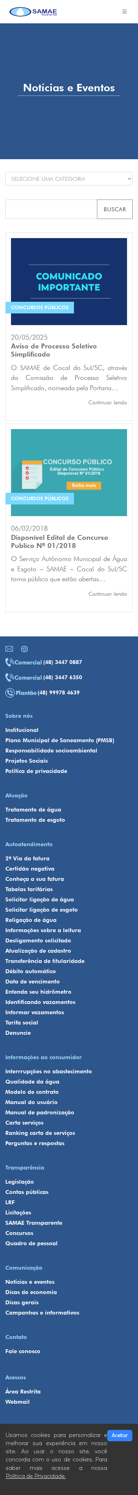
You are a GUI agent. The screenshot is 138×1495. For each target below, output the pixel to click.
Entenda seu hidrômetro (38, 991)
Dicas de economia (31, 1292)
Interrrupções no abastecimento (48, 1071)
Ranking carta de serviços (40, 1133)
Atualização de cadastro (38, 950)
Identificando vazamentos (40, 1002)
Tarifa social (21, 1022)
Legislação (19, 1181)
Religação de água (31, 920)
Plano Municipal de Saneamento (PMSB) (59, 740)
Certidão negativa (29, 868)
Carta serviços (24, 1122)
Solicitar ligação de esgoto (41, 909)
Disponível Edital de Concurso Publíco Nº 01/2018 (59, 541)
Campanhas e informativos (42, 1312)
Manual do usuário (31, 1102)
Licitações (18, 1212)
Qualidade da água (32, 1081)
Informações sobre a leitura (43, 930)
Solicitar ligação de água (39, 899)
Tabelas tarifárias (29, 889)
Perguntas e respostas (34, 1143)
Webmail (17, 1401)
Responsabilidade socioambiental (51, 750)
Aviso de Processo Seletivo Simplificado (54, 350)
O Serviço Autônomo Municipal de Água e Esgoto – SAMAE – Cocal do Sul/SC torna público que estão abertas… (69, 569)
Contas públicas (26, 1192)
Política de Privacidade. (36, 1476)
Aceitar (120, 1435)
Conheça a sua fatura (34, 879)
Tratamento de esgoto (35, 819)
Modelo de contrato (32, 1092)
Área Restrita (23, 1391)
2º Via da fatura (27, 858)
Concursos (19, 1233)
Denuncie (18, 1032)
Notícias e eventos (29, 1281)
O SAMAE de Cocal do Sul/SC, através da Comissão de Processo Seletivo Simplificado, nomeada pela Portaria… (69, 378)
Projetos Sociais (26, 760)
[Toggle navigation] (124, 12)
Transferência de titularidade (45, 961)
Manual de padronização (39, 1112)
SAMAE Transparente (33, 1222)
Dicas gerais (22, 1302)
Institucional (22, 730)
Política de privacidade (36, 771)
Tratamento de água (33, 809)
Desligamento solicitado (38, 940)
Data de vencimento (32, 981)
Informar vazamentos (34, 1012)
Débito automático (30, 971)
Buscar (115, 209)
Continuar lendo (107, 402)
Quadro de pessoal (31, 1243)
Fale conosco (22, 1351)
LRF (10, 1202)
